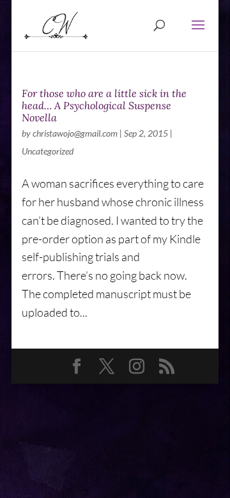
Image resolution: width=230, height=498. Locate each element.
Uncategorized (47, 151)
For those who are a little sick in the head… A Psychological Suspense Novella (104, 105)
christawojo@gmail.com (75, 133)
